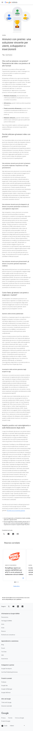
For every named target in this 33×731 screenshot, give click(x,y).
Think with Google (6, 702)
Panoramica (4, 617)
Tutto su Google (19, 718)
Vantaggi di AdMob (6, 620)
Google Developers (6, 668)
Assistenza (4, 658)
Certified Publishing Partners (9, 672)
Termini (10, 718)
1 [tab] (15, 582)
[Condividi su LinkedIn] (13, 534)
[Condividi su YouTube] (13, 606)
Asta (2, 624)
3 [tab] (18, 582)
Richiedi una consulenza (8, 634)
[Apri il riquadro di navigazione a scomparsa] (2, 2)
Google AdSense (6, 692)
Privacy (3, 718)
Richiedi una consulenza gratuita (16, 510)
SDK (2, 655)
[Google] (8, 2)
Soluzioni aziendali (6, 706)
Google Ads (4, 685)
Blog (2, 644)
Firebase (3, 682)
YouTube (3, 651)
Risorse (3, 631)
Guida (5, 725)
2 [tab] (16, 582)
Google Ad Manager (6, 689)
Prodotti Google (5, 721)
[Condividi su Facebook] (8, 534)
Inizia (2, 627)
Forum (3, 648)
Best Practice (9, 55)
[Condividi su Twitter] (4, 534)
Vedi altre (16, 586)
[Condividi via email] (18, 534)
